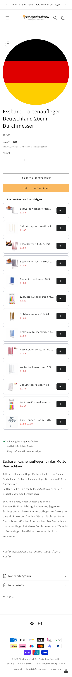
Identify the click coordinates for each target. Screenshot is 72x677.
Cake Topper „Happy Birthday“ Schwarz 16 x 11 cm (37, 420)
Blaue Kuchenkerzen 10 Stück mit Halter (37, 279)
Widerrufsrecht (25, 663)
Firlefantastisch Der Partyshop (34, 659)
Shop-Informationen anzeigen (24, 451)
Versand (16, 147)
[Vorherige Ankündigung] (7, 5)
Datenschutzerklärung (47, 663)
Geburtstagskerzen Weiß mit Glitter (37, 384)
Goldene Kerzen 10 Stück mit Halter (37, 314)
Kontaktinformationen (36, 669)
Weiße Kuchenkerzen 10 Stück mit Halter (37, 367)
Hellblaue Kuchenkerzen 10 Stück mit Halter (37, 332)
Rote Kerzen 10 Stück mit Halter (37, 349)
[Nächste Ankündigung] (65, 5)
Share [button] (10, 597)
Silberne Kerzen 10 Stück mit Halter (37, 261)
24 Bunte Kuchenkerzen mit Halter (37, 402)
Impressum (56, 669)
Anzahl (6, 152)
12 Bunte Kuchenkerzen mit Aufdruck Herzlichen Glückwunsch (37, 296)
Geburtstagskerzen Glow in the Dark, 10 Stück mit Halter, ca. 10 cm (37, 226)
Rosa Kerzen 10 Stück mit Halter (37, 244)
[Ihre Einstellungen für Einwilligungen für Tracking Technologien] (66, 671)
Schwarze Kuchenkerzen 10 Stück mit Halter (37, 208)
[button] (7, 18)
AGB (63, 663)
